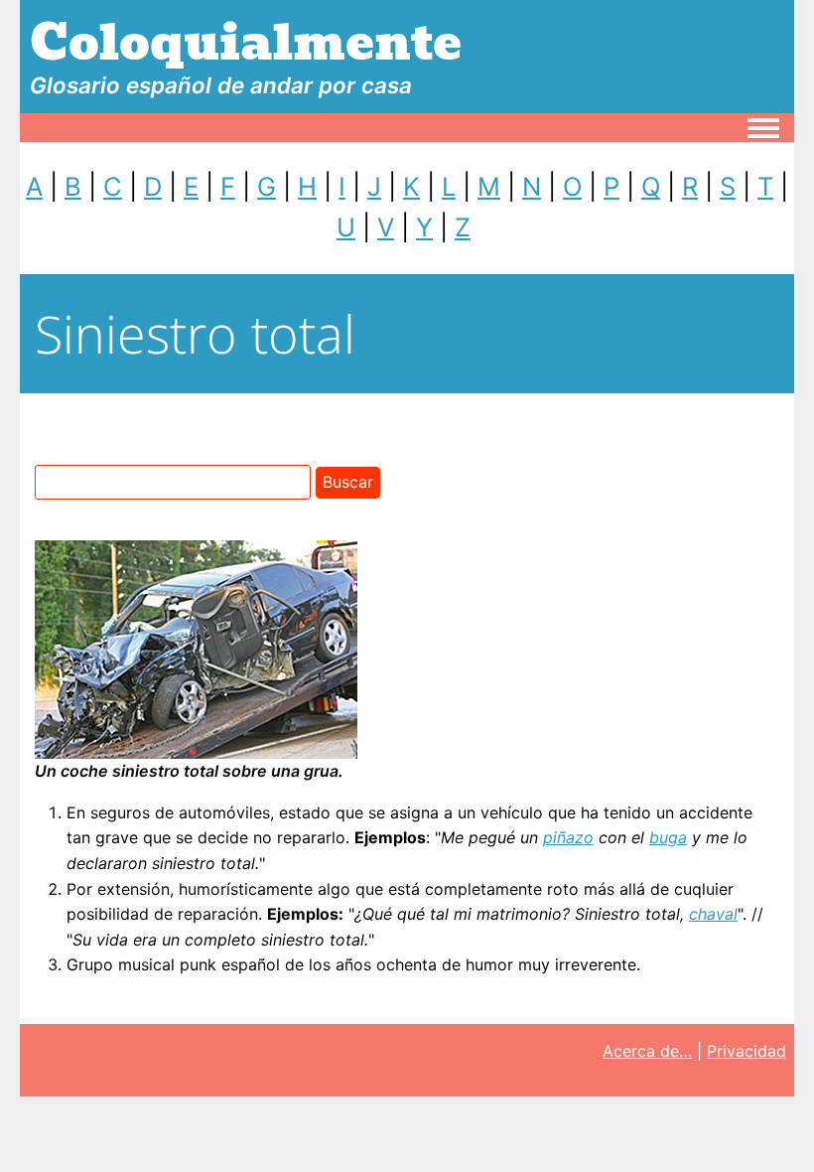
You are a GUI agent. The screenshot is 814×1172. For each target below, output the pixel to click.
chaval (713, 914)
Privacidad (746, 1051)
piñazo (568, 837)
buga (668, 837)
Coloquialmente (246, 43)
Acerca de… (647, 1051)
